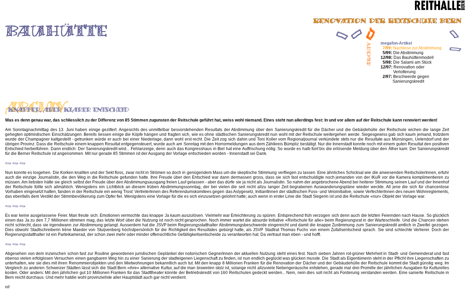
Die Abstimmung (403, 52)
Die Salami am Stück (407, 62)
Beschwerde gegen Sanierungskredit (406, 79)
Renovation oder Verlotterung (402, 69)
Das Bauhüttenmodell (407, 57)
